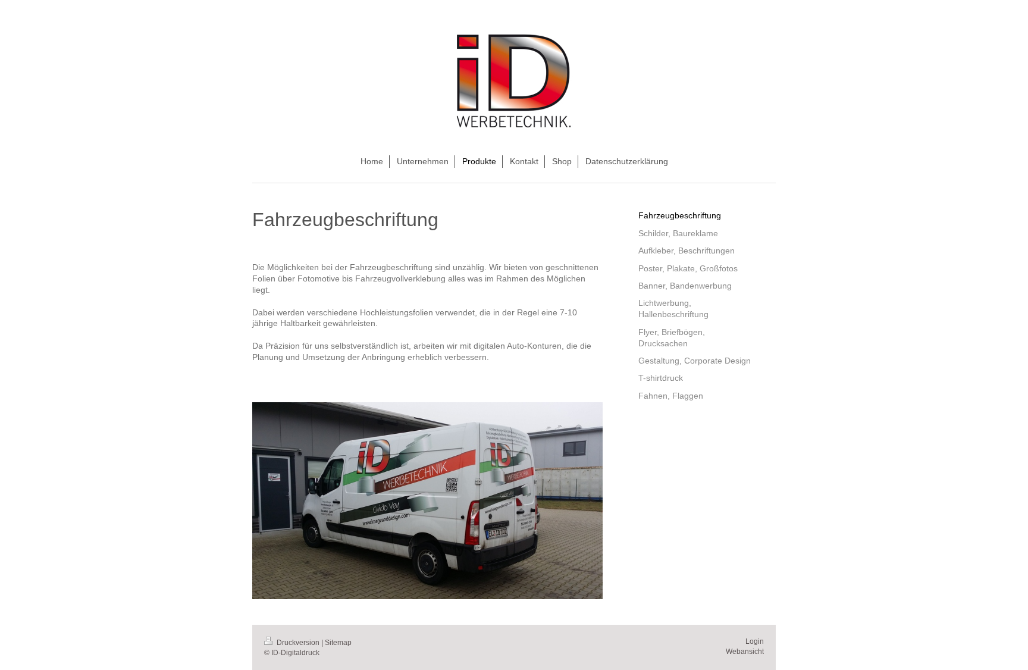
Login (754, 641)
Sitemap (338, 642)
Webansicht (745, 651)
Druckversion (298, 642)
